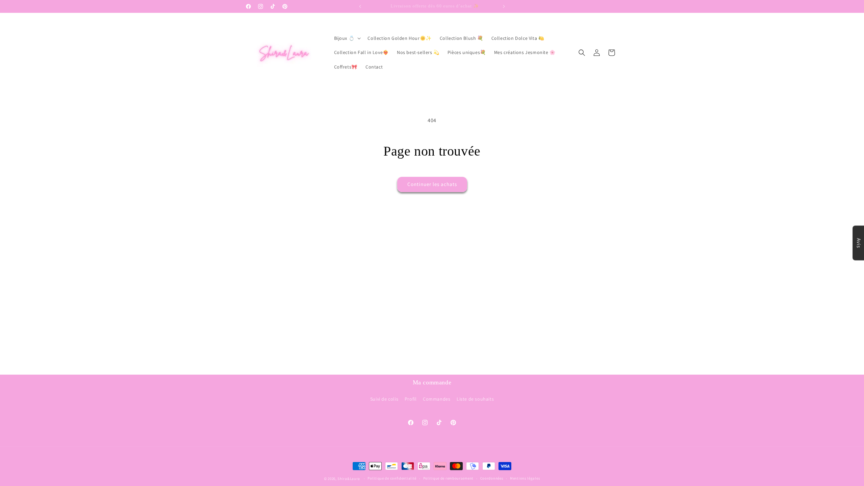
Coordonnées (492, 478)
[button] (347, 38)
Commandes (436, 399)
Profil (411, 399)
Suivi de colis (384, 399)
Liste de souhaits (475, 399)
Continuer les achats (432, 184)
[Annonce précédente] (360, 6)
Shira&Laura (349, 478)
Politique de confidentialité (392, 478)
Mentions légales (525, 478)
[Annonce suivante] (503, 6)
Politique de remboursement (448, 478)
